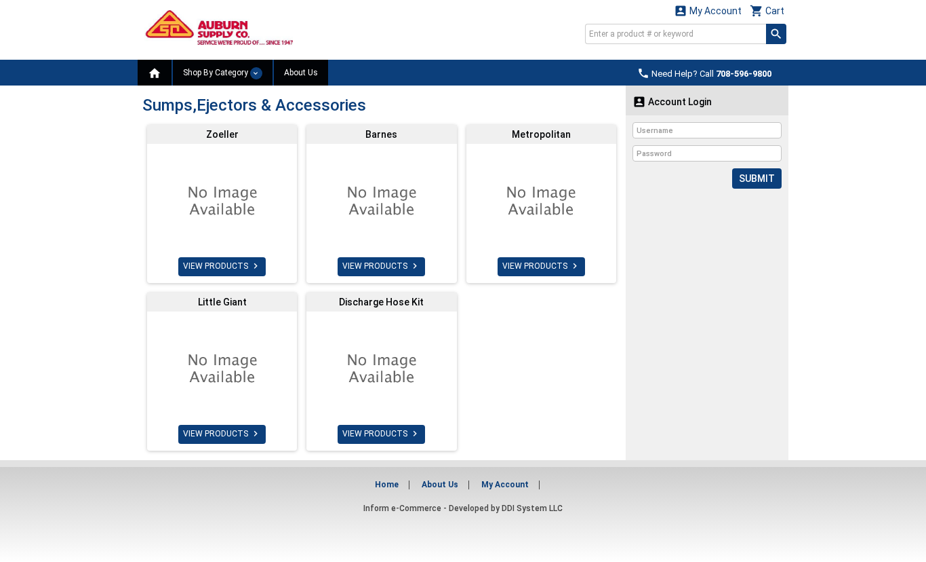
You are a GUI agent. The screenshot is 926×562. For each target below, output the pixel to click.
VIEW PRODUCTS (222, 266)
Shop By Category (216, 72)
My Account (708, 10)
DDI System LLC (532, 508)
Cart (767, 10)
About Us (301, 72)
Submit (757, 178)
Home (387, 484)
